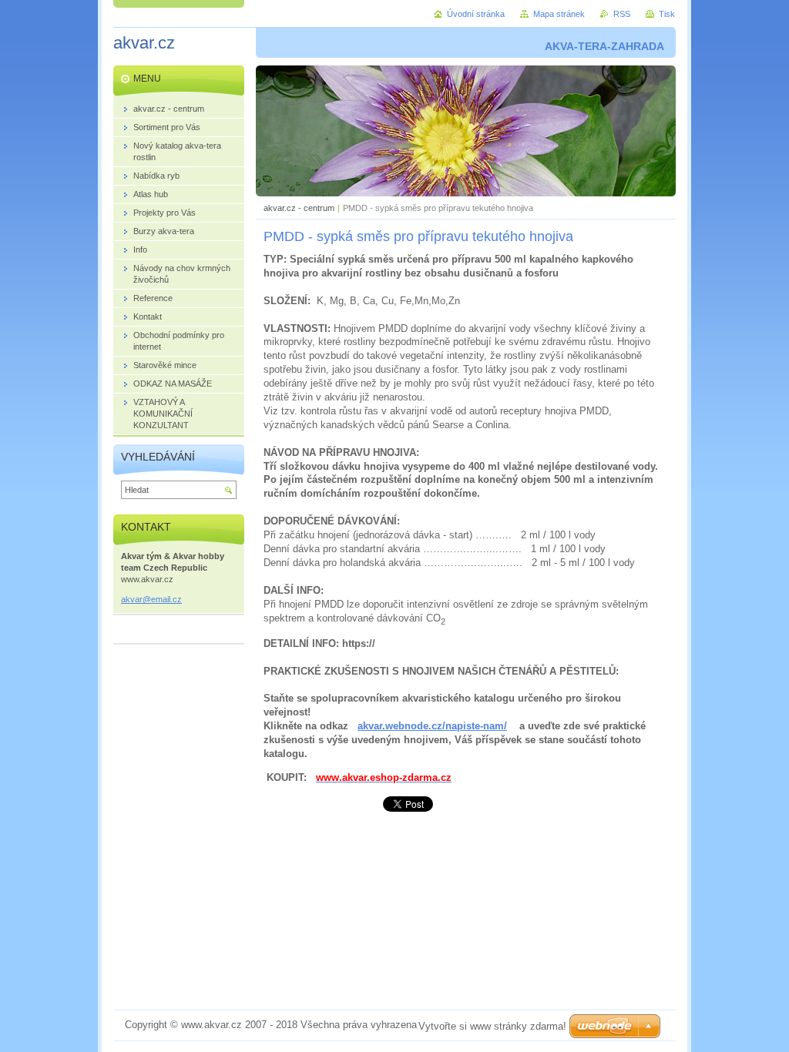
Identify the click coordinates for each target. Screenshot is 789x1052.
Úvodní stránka (476, 13)
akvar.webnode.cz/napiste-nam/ (432, 726)
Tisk (667, 13)
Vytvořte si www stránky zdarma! (492, 1026)
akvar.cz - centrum (299, 208)
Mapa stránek (559, 13)
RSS (621, 13)
